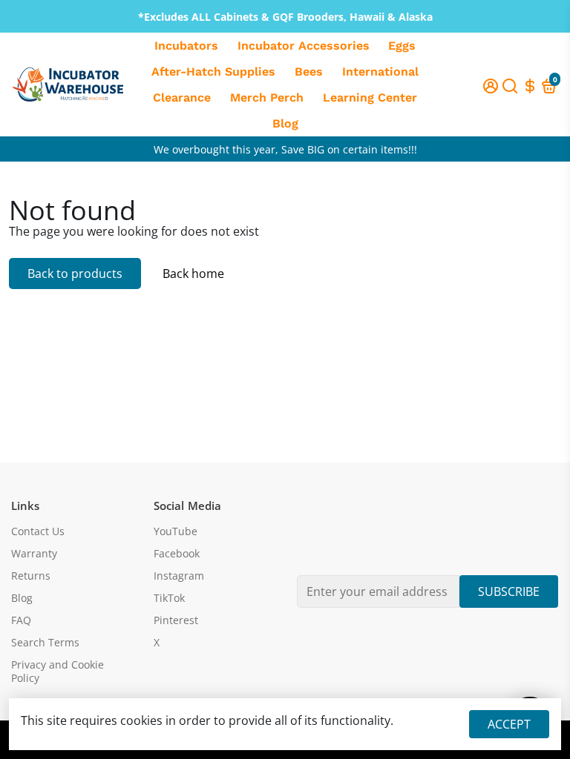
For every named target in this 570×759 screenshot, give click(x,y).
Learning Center (370, 97)
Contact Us (38, 531)
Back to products (74, 273)
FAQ (21, 620)
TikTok (169, 598)
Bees (309, 71)
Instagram (179, 576)
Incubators (186, 46)
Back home (193, 273)
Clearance (182, 97)
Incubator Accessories (304, 46)
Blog (285, 123)
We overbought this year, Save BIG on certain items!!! (285, 149)
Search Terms (45, 642)
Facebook (177, 553)
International (380, 71)
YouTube (175, 531)
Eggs (402, 46)
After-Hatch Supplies (213, 71)
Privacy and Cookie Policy (57, 671)
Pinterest (176, 620)
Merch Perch (267, 97)
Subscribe (509, 591)
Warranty (34, 553)
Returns (30, 576)
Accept (509, 724)
